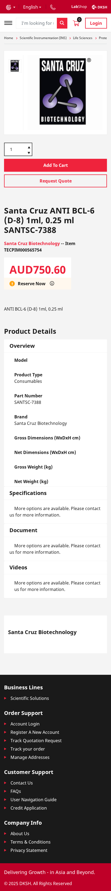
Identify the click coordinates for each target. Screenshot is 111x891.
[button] (10, 7)
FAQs (16, 791)
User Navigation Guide (34, 800)
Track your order (28, 749)
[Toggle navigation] (10, 22)
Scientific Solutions (30, 698)
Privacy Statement (29, 850)
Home (8, 38)
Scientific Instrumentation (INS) (43, 38)
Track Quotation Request (36, 741)
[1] (28, 153)
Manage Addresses (30, 757)
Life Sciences (82, 38)
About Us (20, 834)
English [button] (30, 7)
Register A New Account (35, 732)
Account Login (25, 724)
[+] (28, 147)
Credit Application (29, 808)
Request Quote (56, 181)
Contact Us (22, 783)
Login (96, 23)
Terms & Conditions (31, 842)
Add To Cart (55, 165)
